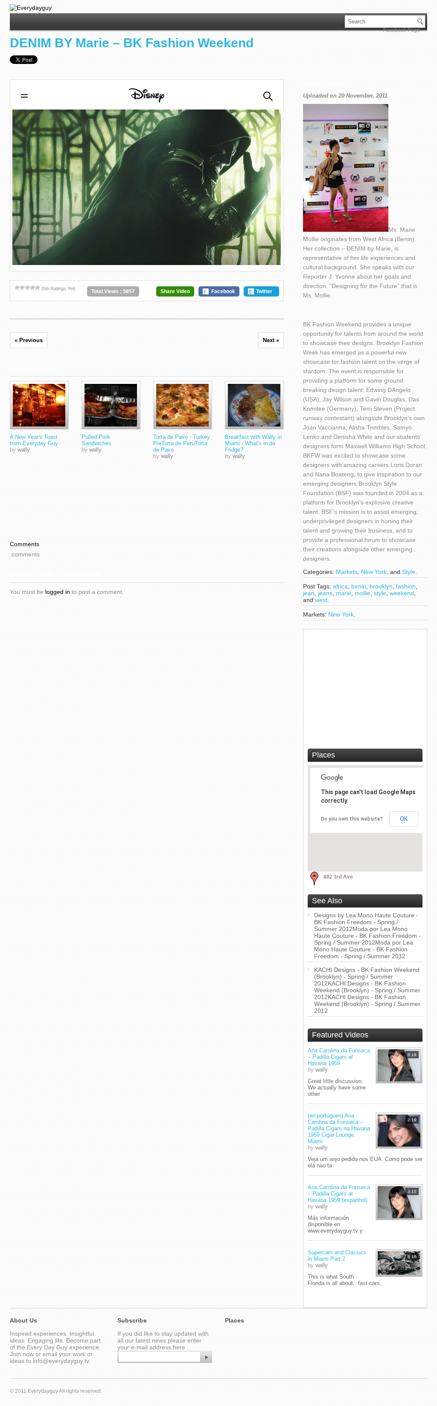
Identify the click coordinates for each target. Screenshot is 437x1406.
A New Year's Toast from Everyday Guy (34, 440)
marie (343, 593)
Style (408, 571)
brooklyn (381, 586)
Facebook (223, 291)
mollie (362, 593)
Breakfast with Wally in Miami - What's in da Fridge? (253, 443)
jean (309, 593)
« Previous (29, 340)
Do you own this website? (352, 819)
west (321, 599)
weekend (402, 593)
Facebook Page (401, 30)
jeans (325, 593)
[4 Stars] (32, 287)
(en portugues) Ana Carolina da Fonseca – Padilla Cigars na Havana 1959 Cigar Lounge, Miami (339, 1128)
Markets (347, 571)
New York (374, 571)
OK (404, 818)
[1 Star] (17, 287)
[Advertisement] (365, 687)
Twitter (264, 291)
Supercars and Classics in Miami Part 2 (337, 1255)
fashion (406, 586)
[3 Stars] (27, 287)
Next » (271, 340)
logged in (57, 591)
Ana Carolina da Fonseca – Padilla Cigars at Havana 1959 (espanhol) (339, 1193)
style (380, 593)
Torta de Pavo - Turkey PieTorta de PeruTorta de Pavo (181, 443)
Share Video (175, 291)
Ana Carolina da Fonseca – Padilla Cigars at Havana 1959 (339, 1056)
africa (340, 586)
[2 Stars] (22, 287)
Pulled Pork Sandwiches (96, 440)
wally (23, 450)
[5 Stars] (37, 287)
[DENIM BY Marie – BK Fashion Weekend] (39, 405)
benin (358, 586)
